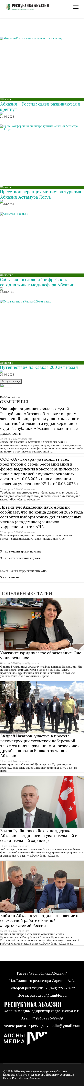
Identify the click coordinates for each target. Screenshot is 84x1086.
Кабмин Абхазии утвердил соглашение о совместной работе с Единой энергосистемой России (39, 920)
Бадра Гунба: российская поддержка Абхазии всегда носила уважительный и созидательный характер (38, 835)
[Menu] (75, 7)
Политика (23, 761)
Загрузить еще (11, 381)
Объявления (24, 439)
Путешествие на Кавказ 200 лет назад (39, 367)
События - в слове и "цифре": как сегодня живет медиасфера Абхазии (37, 282)
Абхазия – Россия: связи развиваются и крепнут (40, 106)
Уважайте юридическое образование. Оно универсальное (40, 655)
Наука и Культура (28, 663)
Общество (6, 99)
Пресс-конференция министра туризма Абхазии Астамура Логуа (40, 194)
